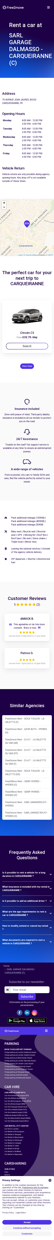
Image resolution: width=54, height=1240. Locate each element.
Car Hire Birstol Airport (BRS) (14, 1104)
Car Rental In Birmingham (14, 1132)
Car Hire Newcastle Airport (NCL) (16, 1121)
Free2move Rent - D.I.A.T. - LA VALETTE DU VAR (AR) (25, 741)
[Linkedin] (27, 1012)
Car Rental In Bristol (11, 1149)
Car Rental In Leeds (11, 1146)
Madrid (7, 1175)
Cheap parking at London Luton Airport (18, 1064)
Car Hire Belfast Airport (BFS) (15, 1098)
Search (27, 346)
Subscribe (27, 996)
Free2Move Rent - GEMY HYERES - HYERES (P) (23, 793)
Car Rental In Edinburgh (13, 1140)
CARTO (50, 255)
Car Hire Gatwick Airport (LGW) (15, 1112)
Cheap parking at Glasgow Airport (17, 1072)
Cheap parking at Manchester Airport (18, 1058)
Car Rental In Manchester (13, 1137)
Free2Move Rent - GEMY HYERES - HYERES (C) (23, 783)
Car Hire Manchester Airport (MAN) (17, 1118)
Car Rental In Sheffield (12, 1151)
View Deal (27, 366)
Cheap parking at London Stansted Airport (20, 1061)
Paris (6, 1172)
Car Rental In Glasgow (12, 1134)
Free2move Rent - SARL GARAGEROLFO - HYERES (26, 804)
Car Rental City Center (16, 1126)
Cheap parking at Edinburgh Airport (17, 1066)
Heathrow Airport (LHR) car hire (15, 1115)
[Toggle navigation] (48, 7)
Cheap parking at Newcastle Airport (17, 1078)
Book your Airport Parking (18, 1049)
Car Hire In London (11, 1129)
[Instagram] (34, 1012)
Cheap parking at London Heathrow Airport (20, 1052)
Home (6, 966)
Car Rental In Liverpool (12, 1143)
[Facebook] (19, 1012)
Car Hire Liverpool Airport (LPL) (15, 1110)
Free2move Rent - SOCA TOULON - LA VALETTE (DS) (24, 773)
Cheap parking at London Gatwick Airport (19, 1055)
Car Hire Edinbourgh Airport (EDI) (16, 1095)
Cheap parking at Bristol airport (16, 1075)
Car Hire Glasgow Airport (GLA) (15, 1107)
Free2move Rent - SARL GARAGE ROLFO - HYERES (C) (26, 814)
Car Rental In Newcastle (13, 1154)
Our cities (9, 1169)
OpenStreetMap (31, 255)
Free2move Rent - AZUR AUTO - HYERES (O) (26, 731)
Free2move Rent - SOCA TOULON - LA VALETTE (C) (24, 720)
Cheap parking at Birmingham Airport (18, 1069)
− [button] (4, 207)
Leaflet (20, 255)
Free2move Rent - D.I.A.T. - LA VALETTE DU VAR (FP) (25, 752)
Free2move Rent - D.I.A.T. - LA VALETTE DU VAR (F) (25, 762)
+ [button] (4, 203)
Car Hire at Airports (14, 1092)
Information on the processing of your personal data (27, 1003)
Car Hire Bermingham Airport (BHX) (17, 1101)
